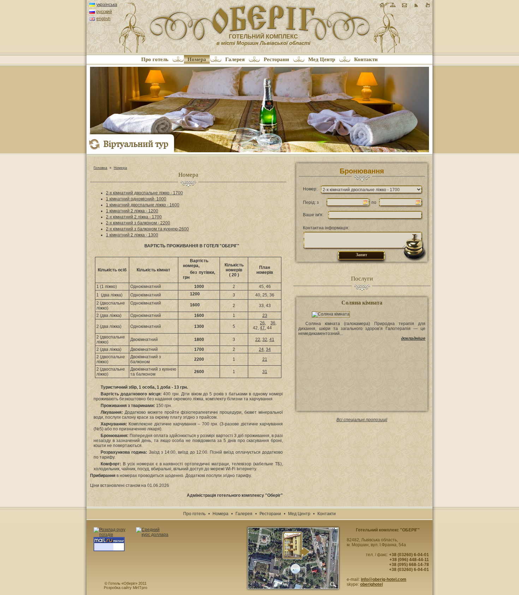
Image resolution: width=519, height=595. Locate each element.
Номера (196, 59)
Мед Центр (321, 59)
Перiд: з (311, 202)
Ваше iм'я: (313, 214)
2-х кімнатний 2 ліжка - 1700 (134, 216)
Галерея (235, 59)
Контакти (366, 59)
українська (106, 4)
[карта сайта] (392, 7)
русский (104, 12)
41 (271, 339)
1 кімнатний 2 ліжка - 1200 (132, 210)
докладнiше (413, 338)
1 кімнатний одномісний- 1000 (136, 198)
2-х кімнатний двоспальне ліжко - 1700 (144, 192)
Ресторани (276, 59)
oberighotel (371, 584)
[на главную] (382, 5)
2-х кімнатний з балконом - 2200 (138, 222)
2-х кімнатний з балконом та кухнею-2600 (147, 228)
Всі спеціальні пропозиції (361, 419)
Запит (361, 254)
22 (257, 339)
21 (264, 359)
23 (264, 315)
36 (272, 322)
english (103, 19)
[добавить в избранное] (427, 7)
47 (262, 327)
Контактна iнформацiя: (326, 227)
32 (264, 339)
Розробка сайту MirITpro (125, 587)
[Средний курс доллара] (152, 532)
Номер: (310, 189)
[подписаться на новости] (416, 7)
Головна (100, 168)
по (373, 202)
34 (268, 349)
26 (262, 322)
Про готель (154, 59)
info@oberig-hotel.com (383, 579)
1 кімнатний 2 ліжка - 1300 (132, 234)
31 (264, 371)
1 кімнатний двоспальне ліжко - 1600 (142, 204)
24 (261, 349)
